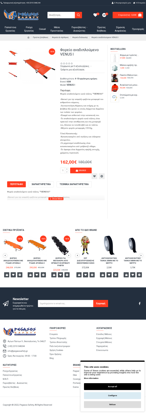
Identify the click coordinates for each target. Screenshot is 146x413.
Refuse (112, 404)
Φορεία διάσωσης (80, 37)
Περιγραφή (16, 184)
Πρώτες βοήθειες (40, 37)
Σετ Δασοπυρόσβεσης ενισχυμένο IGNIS (85, 260)
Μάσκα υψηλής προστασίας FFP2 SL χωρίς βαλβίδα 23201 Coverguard (129, 65)
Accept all (112, 386)
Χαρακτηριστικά (41, 184)
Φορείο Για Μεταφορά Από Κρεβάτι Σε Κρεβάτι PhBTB (60, 262)
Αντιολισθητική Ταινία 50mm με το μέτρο (133, 260)
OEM (68, 82)
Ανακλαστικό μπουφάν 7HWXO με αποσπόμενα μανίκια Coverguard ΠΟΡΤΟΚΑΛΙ (129, 85)
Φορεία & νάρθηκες (60, 37)
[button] (5, 255)
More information (91, 378)
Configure (112, 395)
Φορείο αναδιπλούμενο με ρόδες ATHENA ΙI (37, 260)
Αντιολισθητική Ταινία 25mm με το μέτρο (109, 260)
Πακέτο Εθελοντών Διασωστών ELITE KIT (129, 75)
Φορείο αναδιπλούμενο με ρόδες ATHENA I (13, 260)
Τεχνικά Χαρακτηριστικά (74, 184)
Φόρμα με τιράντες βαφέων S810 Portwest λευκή (129, 55)
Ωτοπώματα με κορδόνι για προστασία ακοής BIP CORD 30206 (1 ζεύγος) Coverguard (129, 95)
